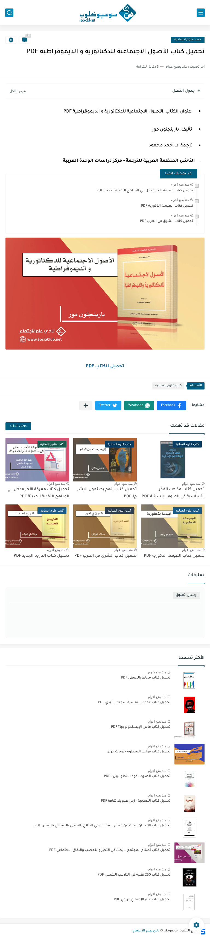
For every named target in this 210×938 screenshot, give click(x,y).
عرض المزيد (18, 426)
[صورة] (189, 680)
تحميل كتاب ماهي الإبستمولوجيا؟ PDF (140, 727)
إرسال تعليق (186, 595)
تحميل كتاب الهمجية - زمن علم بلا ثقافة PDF (135, 801)
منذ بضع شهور (156, 672)
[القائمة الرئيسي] (201, 12)
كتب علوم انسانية (187, 40)
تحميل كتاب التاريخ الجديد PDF (41, 556)
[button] (171, 405)
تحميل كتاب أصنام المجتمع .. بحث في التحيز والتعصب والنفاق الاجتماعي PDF (109, 850)
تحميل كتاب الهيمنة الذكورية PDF (167, 206)
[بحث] (9, 12)
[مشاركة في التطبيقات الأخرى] (85, 405)
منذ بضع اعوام (180, 184)
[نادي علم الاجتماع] (105, 12)
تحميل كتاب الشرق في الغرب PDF (166, 221)
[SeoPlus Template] (202, 931)
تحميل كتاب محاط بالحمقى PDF (145, 678)
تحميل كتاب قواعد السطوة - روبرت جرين (138, 752)
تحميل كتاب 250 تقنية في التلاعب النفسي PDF (134, 875)
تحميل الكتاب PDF (105, 366)
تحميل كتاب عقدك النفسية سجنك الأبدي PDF (134, 703)
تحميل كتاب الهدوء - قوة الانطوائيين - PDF (137, 776)
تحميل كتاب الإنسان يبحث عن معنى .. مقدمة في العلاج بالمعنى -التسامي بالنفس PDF (102, 826)
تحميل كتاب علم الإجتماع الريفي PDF (142, 900)
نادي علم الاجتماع (145, 931)
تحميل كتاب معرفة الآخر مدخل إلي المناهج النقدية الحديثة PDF (145, 191)
